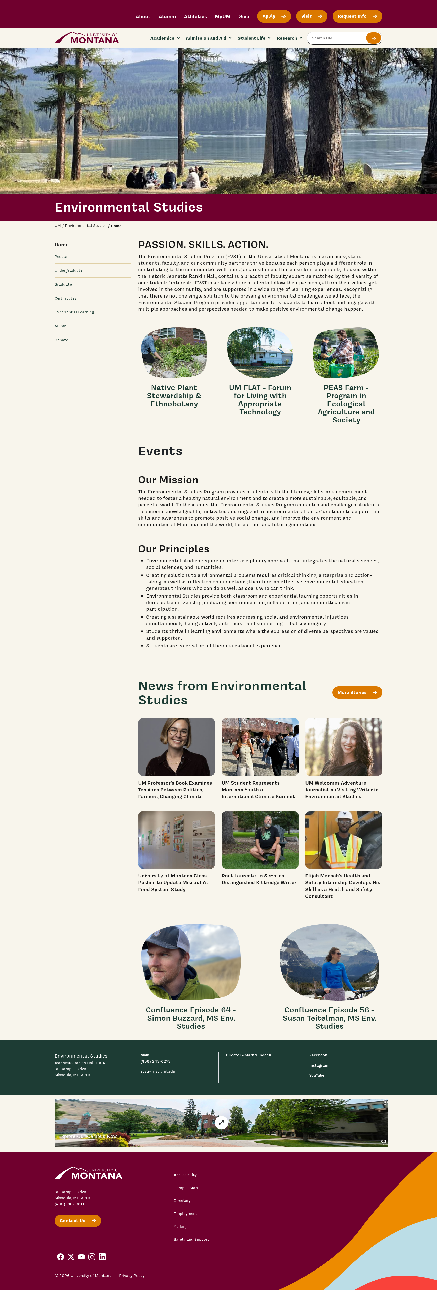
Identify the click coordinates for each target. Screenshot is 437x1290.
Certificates (65, 298)
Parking (181, 1226)
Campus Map (186, 1187)
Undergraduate (68, 270)
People (61, 256)
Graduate (63, 284)
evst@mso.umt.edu (157, 1071)
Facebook (318, 1055)
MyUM (222, 16)
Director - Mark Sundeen (248, 1055)
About (143, 16)
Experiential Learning (74, 312)
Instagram (319, 1065)
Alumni (167, 16)
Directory (182, 1200)
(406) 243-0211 (69, 1204)
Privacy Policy (132, 1275)
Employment (185, 1213)
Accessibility (185, 1174)
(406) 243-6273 (155, 1061)
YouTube (316, 1075)
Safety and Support (191, 1239)
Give (243, 16)
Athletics (195, 16)
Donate (61, 340)
